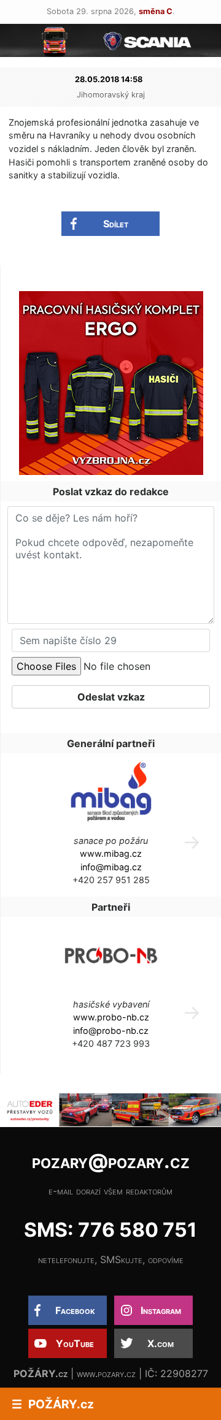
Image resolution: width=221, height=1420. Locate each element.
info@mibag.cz (111, 867)
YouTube (75, 1343)
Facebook (75, 1310)
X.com (160, 1343)
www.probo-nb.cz (111, 1017)
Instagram (161, 1310)
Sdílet (115, 224)
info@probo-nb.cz (111, 1030)
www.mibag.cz (111, 853)
